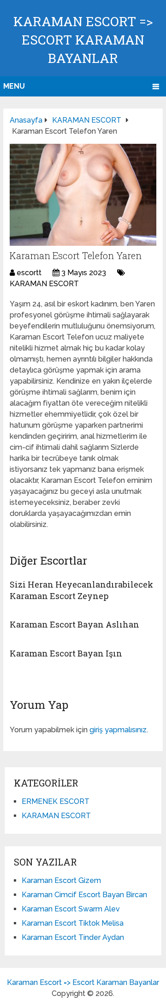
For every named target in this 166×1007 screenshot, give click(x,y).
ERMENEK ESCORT (55, 801)
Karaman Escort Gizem (61, 880)
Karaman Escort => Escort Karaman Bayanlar (83, 40)
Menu (14, 86)
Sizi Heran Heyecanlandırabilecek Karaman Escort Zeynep (81, 590)
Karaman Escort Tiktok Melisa (73, 923)
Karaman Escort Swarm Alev (71, 909)
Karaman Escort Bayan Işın (66, 653)
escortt (29, 272)
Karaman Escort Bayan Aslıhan (74, 624)
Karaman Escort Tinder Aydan (73, 937)
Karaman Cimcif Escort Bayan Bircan (84, 894)
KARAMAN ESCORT (44, 283)
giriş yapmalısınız (118, 729)
